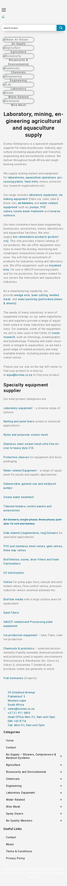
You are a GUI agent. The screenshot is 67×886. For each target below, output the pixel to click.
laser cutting (39, 295)
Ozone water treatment (18, 497)
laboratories (16, 177)
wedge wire (22, 295)
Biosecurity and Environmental (26, 772)
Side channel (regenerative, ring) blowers (31, 533)
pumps (34, 207)
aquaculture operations (41, 177)
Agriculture (13, 765)
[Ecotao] (3, 16)
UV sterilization (13, 572)
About (10, 844)
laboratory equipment (43, 195)
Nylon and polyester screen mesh (25, 434)
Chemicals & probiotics (19, 648)
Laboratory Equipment (20, 792)
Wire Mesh (13, 806)
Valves (8, 582)
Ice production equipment (20, 635)
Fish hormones (13, 678)
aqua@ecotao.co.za (19, 375)
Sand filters (11, 612)
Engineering (14, 785)
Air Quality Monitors (19, 820)
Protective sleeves (16, 457)
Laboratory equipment (17, 408)
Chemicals (13, 778)
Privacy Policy (15, 858)
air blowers (25, 203)
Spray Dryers (14, 813)
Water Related (15, 799)
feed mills (31, 181)
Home (10, 740)
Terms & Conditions (19, 851)
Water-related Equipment (20, 470)
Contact (11, 747)
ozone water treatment (29, 211)
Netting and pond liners (19, 421)
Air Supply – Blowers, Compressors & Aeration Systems (31, 756)
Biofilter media (13, 599)
